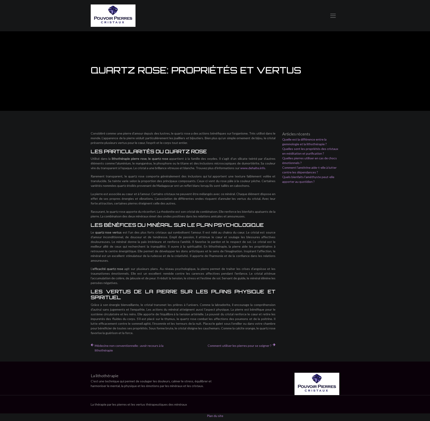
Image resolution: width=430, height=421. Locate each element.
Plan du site (215, 416)
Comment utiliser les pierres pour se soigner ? (239, 345)
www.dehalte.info (252, 168)
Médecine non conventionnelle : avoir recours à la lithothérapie (129, 348)
